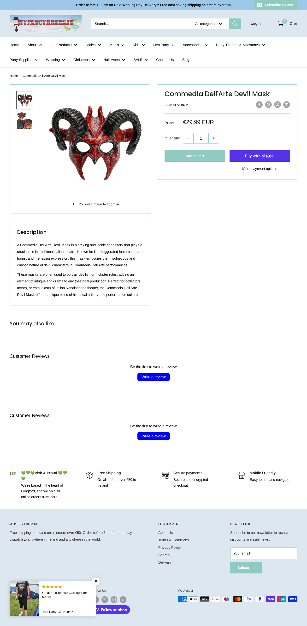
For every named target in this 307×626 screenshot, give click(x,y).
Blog (185, 60)
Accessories (192, 45)
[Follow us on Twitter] (104, 599)
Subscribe (245, 568)
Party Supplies (21, 60)
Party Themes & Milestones (238, 45)
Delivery (164, 562)
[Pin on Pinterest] (268, 104)
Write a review (154, 377)
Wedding (53, 60)
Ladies (90, 45)
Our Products (61, 45)
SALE (137, 60)
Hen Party (161, 45)
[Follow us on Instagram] (114, 599)
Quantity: (172, 138)
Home (14, 45)
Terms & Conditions (173, 540)
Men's (114, 45)
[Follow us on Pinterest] (123, 599)
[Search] (235, 23)
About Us (35, 45)
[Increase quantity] (214, 138)
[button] (96, 581)
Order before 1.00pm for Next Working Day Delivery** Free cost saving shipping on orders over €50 (153, 5)
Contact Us (165, 60)
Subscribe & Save (279, 5)
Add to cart (194, 156)
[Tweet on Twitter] (277, 104)
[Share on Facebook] (259, 104)
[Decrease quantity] (188, 138)
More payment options (259, 169)
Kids (136, 45)
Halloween (111, 60)
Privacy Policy (169, 547)
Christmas (81, 60)
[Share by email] (286, 104)
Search (164, 555)
